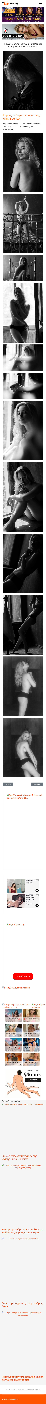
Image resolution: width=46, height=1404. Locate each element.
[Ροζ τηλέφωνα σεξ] (24, 829)
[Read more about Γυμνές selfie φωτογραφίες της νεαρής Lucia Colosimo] (23, 1128)
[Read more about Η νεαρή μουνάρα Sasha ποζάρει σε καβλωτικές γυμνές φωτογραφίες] (23, 1195)
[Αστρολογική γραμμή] (23, 14)
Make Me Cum (31, 880)
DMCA (37, 1390)
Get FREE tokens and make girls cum (30, 898)
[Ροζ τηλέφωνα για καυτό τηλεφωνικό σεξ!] (23, 32)
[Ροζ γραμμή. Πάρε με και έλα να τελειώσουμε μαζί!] (16, 1006)
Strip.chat (29, 883)
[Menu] (40, 3)
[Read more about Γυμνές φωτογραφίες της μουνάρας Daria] (23, 1269)
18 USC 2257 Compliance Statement (20, 1390)
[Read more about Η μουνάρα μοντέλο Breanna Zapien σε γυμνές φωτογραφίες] (23, 1342)
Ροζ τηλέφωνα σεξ (23, 976)
